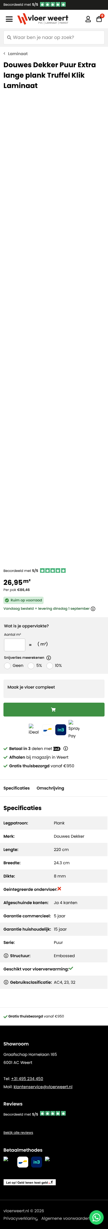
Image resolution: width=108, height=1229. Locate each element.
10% (58, 665)
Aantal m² (12, 634)
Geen (18, 665)
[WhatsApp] (96, 1217)
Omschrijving (50, 788)
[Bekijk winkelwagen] (99, 19)
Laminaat (18, 54)
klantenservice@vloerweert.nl (43, 1087)
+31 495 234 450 (27, 1079)
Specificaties (16, 788)
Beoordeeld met (20, 4)
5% (39, 665)
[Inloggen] (88, 19)
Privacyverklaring (20, 1218)
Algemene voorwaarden (65, 1218)
